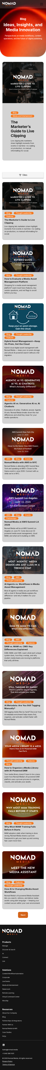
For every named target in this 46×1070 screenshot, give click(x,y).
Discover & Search (8, 950)
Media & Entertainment (10, 985)
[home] (9, 4)
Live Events (6, 981)
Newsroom (6, 989)
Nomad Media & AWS (9, 1028)
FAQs (4, 1036)
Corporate (6, 977)
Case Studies (7, 1032)
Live (3, 961)
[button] (41, 4)
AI (3, 953)
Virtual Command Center (11, 997)
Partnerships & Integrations (12, 1021)
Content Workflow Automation (12, 974)
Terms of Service (8, 1064)
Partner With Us (7, 1025)
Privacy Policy (7, 1061)
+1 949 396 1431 (8, 1053)
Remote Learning (8, 993)
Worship (5, 1001)
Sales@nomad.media (10, 1050)
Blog (4, 1017)
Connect (5, 957)
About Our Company (9, 1013)
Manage (5, 946)
